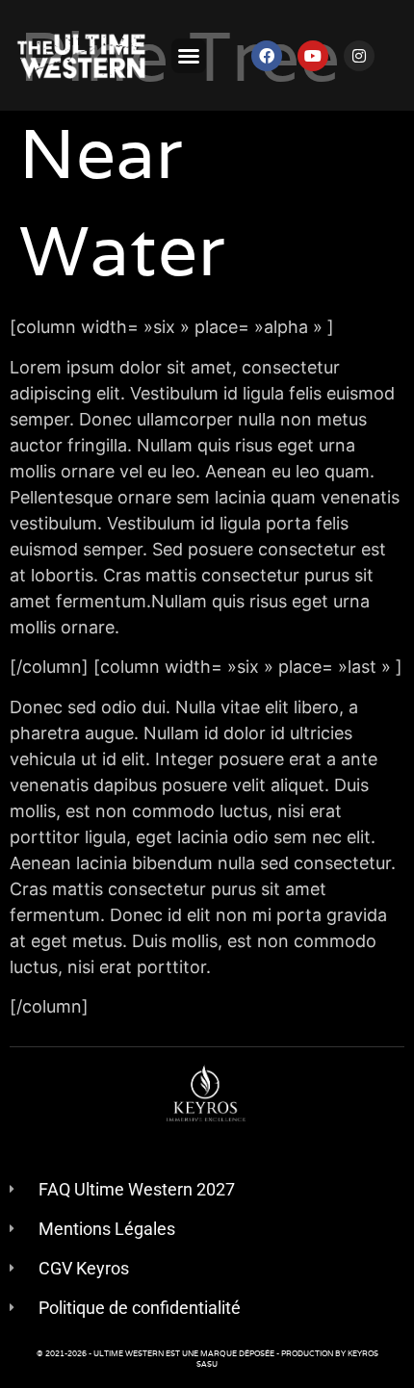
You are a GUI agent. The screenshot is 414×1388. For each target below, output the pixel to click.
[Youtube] (313, 55)
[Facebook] (266, 55)
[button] (188, 56)
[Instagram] (359, 55)
